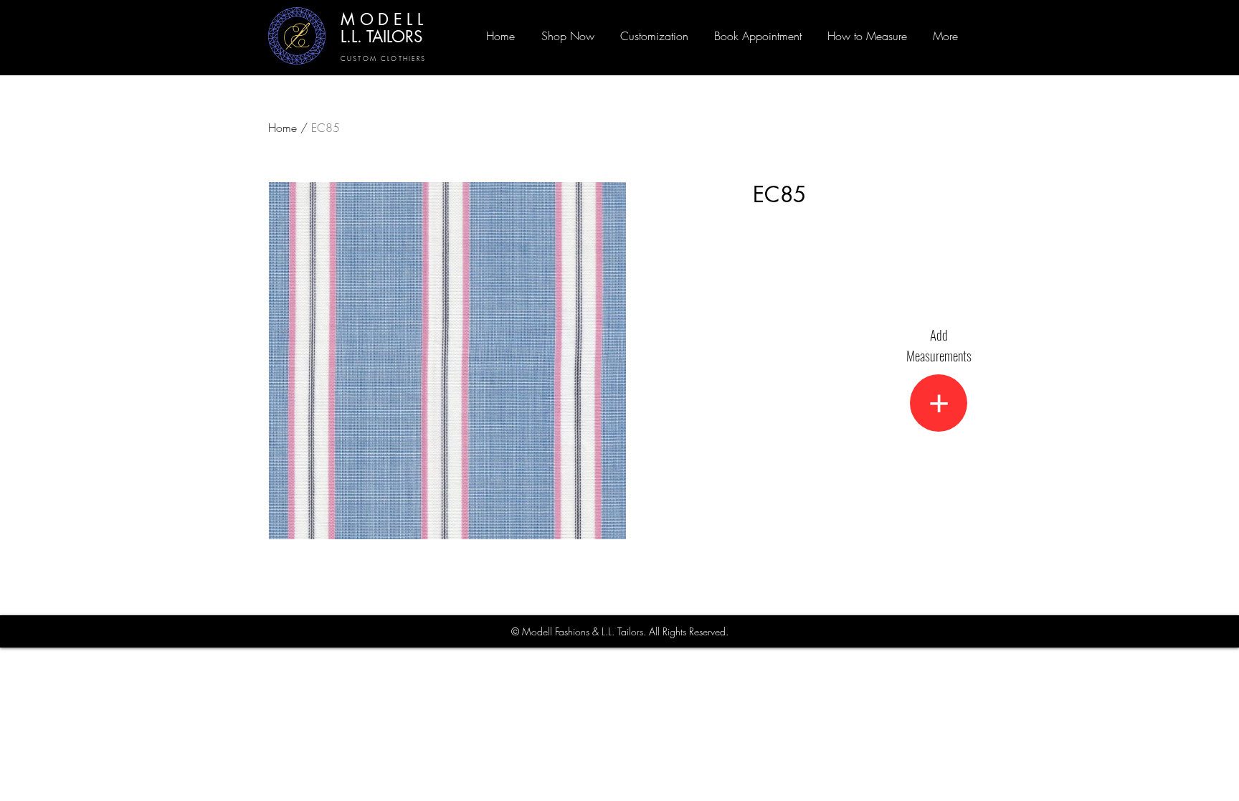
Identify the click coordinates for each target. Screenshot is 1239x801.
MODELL (384, 19)
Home (282, 128)
